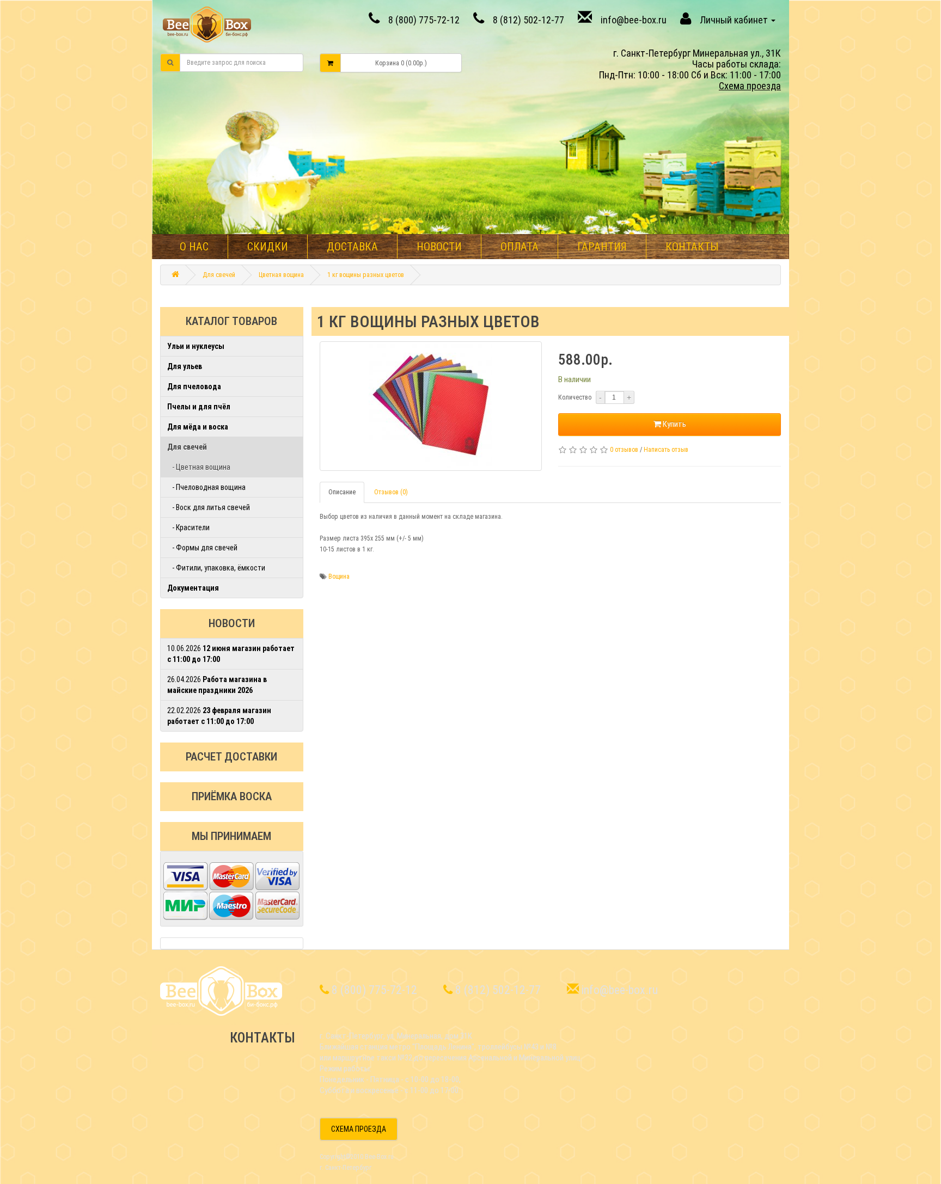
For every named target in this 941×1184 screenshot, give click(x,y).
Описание (342, 492)
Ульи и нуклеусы (195, 346)
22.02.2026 (219, 716)
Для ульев (184, 366)
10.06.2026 (231, 654)
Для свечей (219, 275)
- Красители (188, 527)
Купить (673, 424)
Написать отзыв (666, 449)
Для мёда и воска (197, 426)
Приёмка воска (232, 796)
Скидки (267, 246)
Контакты (691, 246)
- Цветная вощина (198, 467)
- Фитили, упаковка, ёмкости (216, 567)
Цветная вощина (281, 275)
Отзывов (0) (391, 492)
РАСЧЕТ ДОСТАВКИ (231, 756)
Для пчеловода (194, 386)
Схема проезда (750, 85)
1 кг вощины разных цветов (365, 275)
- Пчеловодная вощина (206, 487)
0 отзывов (624, 449)
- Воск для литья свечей (208, 507)
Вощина (339, 576)
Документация (193, 588)
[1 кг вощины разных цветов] (431, 406)
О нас (194, 246)
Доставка (352, 246)
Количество (574, 397)
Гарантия (602, 246)
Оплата (519, 246)
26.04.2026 (217, 685)
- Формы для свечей (202, 547)
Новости (439, 246)
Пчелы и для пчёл (198, 406)
